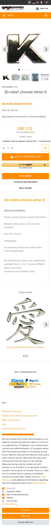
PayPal (10, 497)
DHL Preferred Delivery (17, 494)
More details (25, 188)
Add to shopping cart (27, 157)
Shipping (31, 132)
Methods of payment (12, 411)
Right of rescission (11, 420)
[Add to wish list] (45, 148)
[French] (41, 2)
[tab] (25, 176)
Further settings (9, 504)
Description (25, 176)
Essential (11, 488)
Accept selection (25, 522)
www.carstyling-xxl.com (14, 428)
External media (14, 491)
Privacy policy (39, 483)
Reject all (25, 516)
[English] (37, 2)
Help (4, 424)
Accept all (25, 510)
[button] (25, 166)
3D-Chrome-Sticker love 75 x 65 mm (25, 347)
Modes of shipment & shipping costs (19, 416)
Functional (12, 501)
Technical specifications (26, 182)
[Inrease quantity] (12, 148)
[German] (34, 2)
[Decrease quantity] (4, 148)
